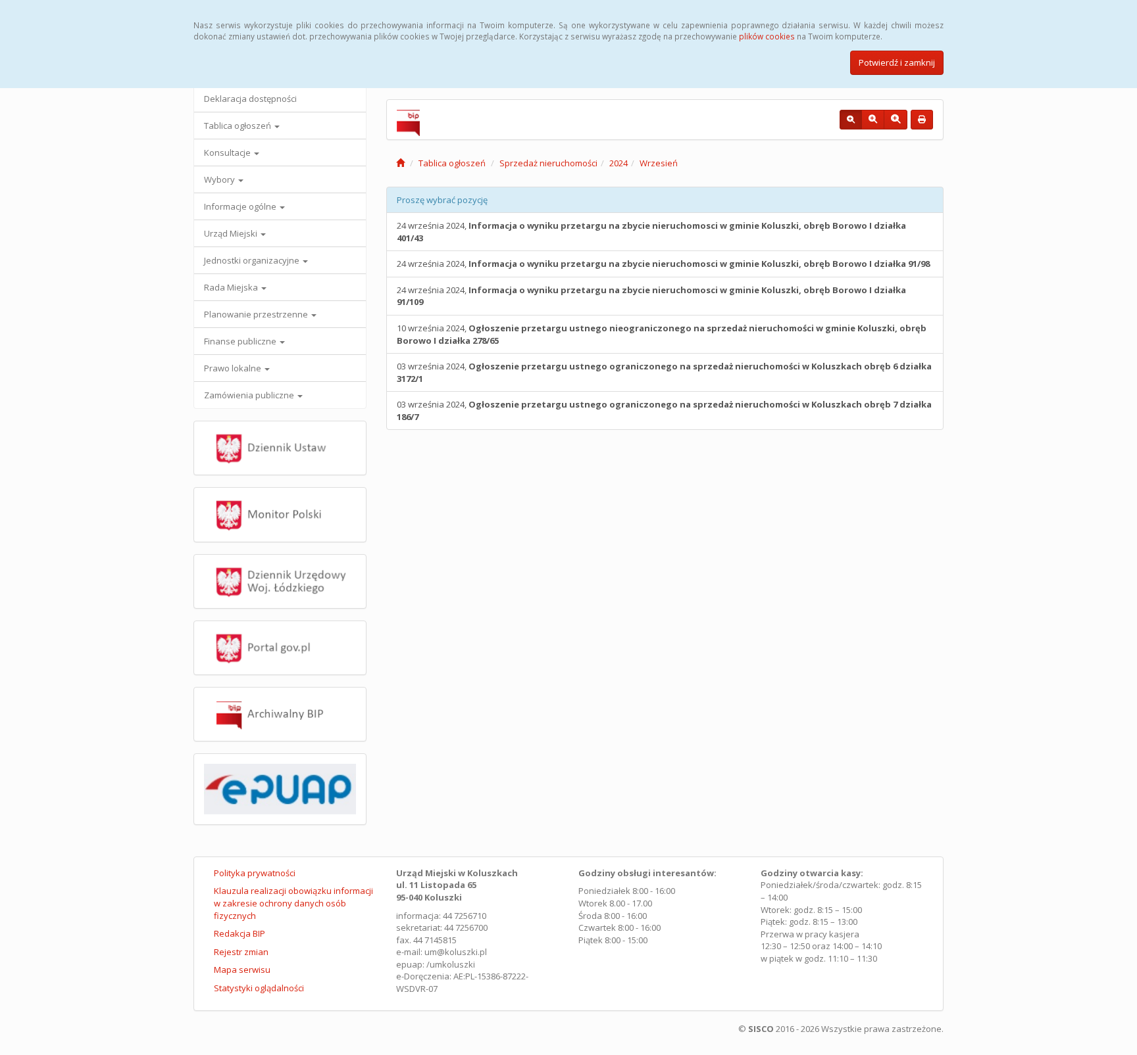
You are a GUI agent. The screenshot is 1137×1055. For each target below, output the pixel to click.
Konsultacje (228, 152)
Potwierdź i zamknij (897, 62)
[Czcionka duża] (895, 119)
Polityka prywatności (254, 873)
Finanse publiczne (241, 341)
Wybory (220, 179)
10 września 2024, (661, 334)
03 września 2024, (664, 372)
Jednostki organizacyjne (252, 260)
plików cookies (767, 36)
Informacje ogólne (241, 206)
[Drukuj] (922, 119)
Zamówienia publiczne (250, 395)
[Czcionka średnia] (872, 119)
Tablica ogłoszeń (238, 125)
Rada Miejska (232, 287)
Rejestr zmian (241, 952)
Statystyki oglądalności (259, 988)
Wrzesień (659, 163)
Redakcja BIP (239, 933)
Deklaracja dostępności (250, 99)
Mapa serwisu (242, 969)
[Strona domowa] (400, 163)
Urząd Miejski (231, 233)
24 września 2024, (651, 232)
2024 (618, 163)
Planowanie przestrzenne (257, 314)
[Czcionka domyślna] (851, 119)
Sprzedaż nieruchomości (548, 163)
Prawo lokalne (233, 368)
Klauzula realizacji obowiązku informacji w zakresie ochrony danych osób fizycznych (293, 903)
